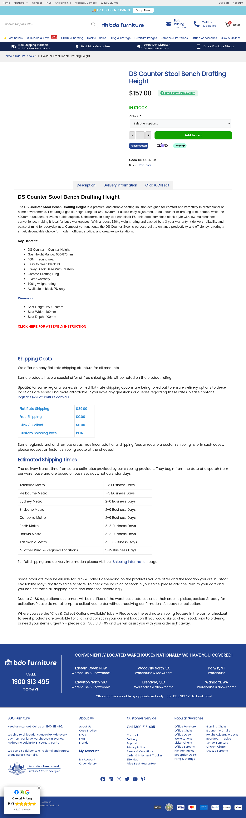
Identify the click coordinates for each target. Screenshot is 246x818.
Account (238, 3)
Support (224, 3)
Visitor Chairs (183, 743)
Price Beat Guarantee (141, 763)
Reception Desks (186, 755)
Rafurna (145, 165)
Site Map (132, 759)
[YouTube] (135, 779)
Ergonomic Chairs (218, 730)
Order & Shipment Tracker (144, 755)
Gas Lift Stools (24, 56)
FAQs (49, 2)
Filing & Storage (120, 38)
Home (6, 2)
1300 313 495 (30, 681)
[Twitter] (127, 779)
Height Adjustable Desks (222, 734)
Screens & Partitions (174, 38)
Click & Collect (230, 38)
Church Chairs (216, 747)
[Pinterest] (143, 779)
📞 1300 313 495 (109, 2)
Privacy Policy (136, 747)
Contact (37, 2)
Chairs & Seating (72, 38)
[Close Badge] (39, 788)
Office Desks (183, 734)
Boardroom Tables (218, 739)
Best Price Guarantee (95, 46)
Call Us (207, 22)
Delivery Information (120, 185)
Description (86, 185)
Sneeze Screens (217, 751)
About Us (19, 2)
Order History (88, 763)
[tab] (86, 185)
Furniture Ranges (146, 38)
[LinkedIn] (111, 779)
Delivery (132, 739)
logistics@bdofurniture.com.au (43, 397)
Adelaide (29, 743)
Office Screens (185, 747)
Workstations (183, 739)
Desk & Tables (96, 38)
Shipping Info (63, 2)
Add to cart (193, 135)
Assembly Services (86, 2)
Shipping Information (130, 561)
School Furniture (217, 743)
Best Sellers (15, 38)
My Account (87, 759)
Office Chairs (183, 730)
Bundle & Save (43, 37)
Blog (82, 739)
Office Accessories (204, 38)
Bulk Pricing (179, 22)
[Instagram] (119, 779)
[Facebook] (103, 779)
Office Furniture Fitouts (218, 46)
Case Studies (88, 730)
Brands (83, 743)
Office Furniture (185, 726)
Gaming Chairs (216, 726)
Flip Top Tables (184, 751)
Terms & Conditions (140, 751)
